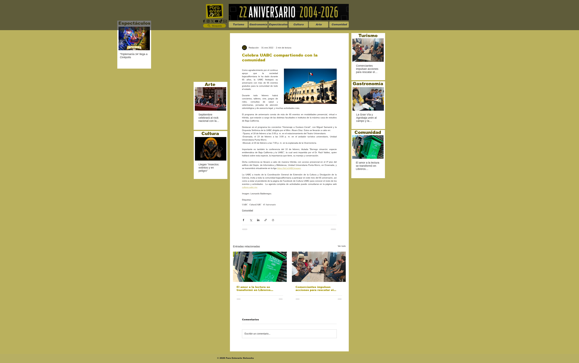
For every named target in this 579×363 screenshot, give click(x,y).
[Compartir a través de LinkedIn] (258, 220)
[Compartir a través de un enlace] (265, 220)
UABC (245, 204)
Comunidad (247, 210)
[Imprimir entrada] (273, 220)
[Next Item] (145, 38)
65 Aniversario (269, 204)
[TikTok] (221, 21)
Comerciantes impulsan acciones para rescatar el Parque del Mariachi (315, 289)
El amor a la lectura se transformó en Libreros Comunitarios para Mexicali (257, 289)
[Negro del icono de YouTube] (216, 21)
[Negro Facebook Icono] (204, 21)
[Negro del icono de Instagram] (208, 21)
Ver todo (342, 246)
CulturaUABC (255, 204)
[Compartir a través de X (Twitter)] (250, 220)
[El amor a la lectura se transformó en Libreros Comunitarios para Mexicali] (260, 267)
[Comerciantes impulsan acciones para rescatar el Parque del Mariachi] (319, 267)
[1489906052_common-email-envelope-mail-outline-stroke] (225, 21)
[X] (212, 21)
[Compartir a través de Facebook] (243, 220)
